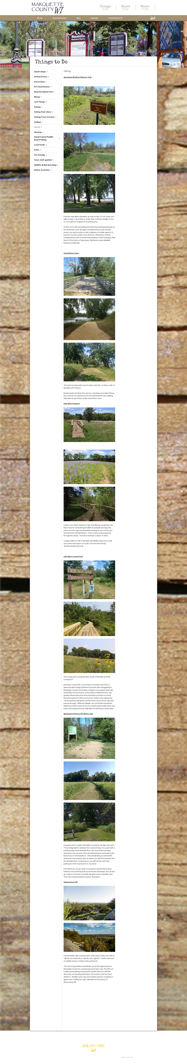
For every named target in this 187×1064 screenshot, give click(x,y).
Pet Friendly (39, 155)
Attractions (39, 81)
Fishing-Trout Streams (44, 117)
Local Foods (39, 145)
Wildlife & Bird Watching (45, 165)
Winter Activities (42, 170)
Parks (36, 150)
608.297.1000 (93, 1045)
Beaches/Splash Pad (43, 92)
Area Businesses (59, 18)
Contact (40, 24)
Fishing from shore (42, 112)
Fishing (37, 107)
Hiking (37, 127)
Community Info (115, 18)
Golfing (37, 122)
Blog (79, 18)
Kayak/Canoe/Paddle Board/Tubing (43, 138)
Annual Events (40, 76)
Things (105, 7)
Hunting (37, 132)
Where (125, 7)
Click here (67, 398)
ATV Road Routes (42, 86)
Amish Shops (40, 71)
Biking (37, 97)
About (39, 18)
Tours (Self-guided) (43, 160)
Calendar (94, 18)
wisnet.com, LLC (127, 1057)
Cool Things (39, 102)
